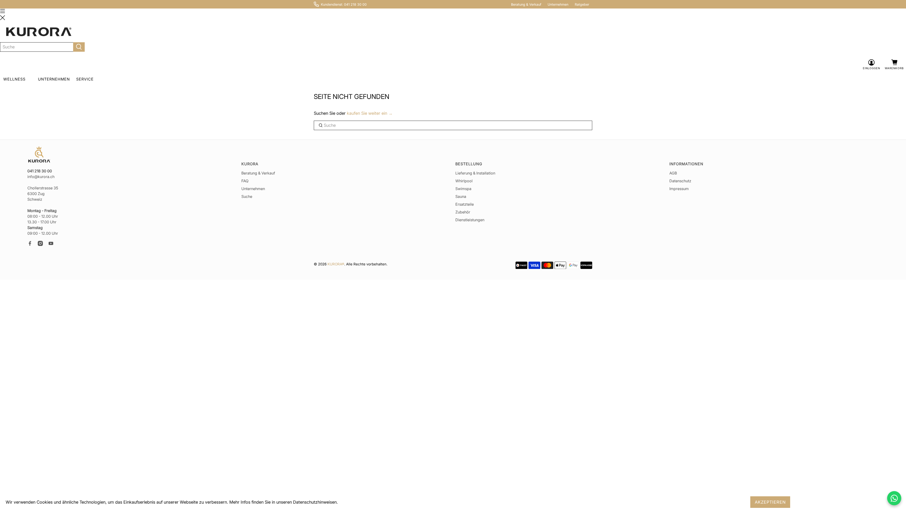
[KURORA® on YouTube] (53, 244)
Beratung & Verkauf (526, 4)
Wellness (14, 79)
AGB (673, 173)
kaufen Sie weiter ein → (370, 113)
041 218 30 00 (355, 4)
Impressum (679, 188)
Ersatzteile (464, 204)
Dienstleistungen (469, 219)
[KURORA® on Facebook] (32, 244)
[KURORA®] (38, 32)
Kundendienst (331, 4)
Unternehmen (558, 4)
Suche (246, 196)
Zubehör (462, 212)
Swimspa (463, 188)
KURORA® (335, 264)
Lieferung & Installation (475, 173)
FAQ (244, 180)
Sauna (460, 196)
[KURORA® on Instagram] (42, 244)
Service (85, 79)
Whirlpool (464, 180)
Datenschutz (680, 180)
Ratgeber (582, 4)
